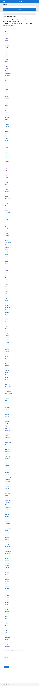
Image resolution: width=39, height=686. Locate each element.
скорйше (7, 588)
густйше (6, 604)
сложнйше (7, 470)
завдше (6, 252)
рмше (6, 641)
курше (6, 107)
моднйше (7, 454)
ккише (6, 289)
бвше (6, 230)
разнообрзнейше (8, 477)
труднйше (7, 463)
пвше (6, 207)
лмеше (6, 266)
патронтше (7, 191)
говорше (7, 105)
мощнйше (7, 567)
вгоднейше (7, 453)
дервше (6, 280)
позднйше (7, 446)
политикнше (7, 646)
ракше (6, 61)
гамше (6, 157)
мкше (6, 630)
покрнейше (7, 526)
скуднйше (7, 460)
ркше (6, 618)
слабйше (7, 379)
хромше (6, 92)
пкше (6, 625)
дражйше (7, 335)
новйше (6, 395)
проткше (7, 621)
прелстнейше (7, 546)
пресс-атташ (7, 198)
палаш (6, 149)
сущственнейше (8, 500)
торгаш (6, 138)
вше (6, 128)
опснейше (7, 532)
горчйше (7, 370)
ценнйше (7, 509)
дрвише (6, 282)
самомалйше (7, 407)
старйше (7, 579)
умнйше (6, 495)
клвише (6, 279)
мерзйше (7, 403)
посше (6, 110)
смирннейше (7, 505)
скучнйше (7, 562)
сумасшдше (7, 244)
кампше (6, 272)
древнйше (7, 435)
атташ (6, 196)
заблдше (7, 247)
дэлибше (7, 126)
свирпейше (7, 576)
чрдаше (6, 142)
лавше (6, 129)
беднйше (7, 440)
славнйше (7, 433)
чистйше (7, 600)
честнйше (7, 548)
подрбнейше (7, 428)
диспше (6, 177)
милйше (6, 419)
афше (6, 323)
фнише (6, 305)
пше (6, 268)
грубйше (7, 381)
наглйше (7, 409)
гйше (6, 400)
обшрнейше (7, 521)
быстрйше (7, 597)
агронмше (7, 639)
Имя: (5, 653)
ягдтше (6, 187)
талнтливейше (8, 386)
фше (6, 321)
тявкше (6, 63)
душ (6, 52)
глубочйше (7, 361)
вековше (7, 43)
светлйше (7, 421)
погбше (6, 203)
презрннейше (7, 504)
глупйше (7, 577)
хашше (6, 331)
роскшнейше (7, 565)
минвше (6, 228)
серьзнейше (7, 483)
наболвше (7, 219)
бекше (6, 258)
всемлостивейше (8, 393)
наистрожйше (8, 344)
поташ (6, 193)
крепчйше (7, 368)
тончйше (7, 360)
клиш (6, 295)
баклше (6, 89)
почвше (6, 224)
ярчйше (6, 372)
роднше (6, 94)
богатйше (7, 598)
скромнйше (7, 493)
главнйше (7, 432)
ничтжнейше (7, 472)
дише (6, 286)
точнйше (7, 560)
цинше (6, 170)
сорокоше (7, 98)
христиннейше (8, 498)
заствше (7, 233)
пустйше (7, 607)
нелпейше (7, 574)
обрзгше (7, 235)
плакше (6, 57)
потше (6, 319)
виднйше (7, 449)
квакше (6, 56)
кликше (6, 68)
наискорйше (7, 590)
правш (6, 210)
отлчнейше (7, 556)
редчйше (7, 352)
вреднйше (7, 444)
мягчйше (7, 347)
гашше (6, 330)
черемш (6, 635)
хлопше (6, 27)
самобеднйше (8, 442)
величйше (7, 356)
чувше (6, 133)
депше (6, 270)
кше (6, 54)
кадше (6, 284)
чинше (6, 96)
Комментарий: (6, 657)
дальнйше (7, 570)
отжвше (6, 222)
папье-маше (7, 156)
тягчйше (7, 349)
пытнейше (7, 549)
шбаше (6, 122)
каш (6, 145)
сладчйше (7, 351)
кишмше (7, 302)
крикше (6, 70)
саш (6, 184)
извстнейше (7, 544)
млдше (6, 237)
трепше (6, 31)
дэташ (6, 200)
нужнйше (7, 474)
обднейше (7, 447)
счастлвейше (7, 388)
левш (6, 217)
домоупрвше (7, 214)
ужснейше (7, 530)
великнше (7, 644)
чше (6, 201)
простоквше (7, 131)
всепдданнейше (8, 497)
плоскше (7, 78)
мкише (6, 291)
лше (6, 293)
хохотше (7, 117)
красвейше (7, 389)
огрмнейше (7, 491)
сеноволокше (7, 75)
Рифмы (20, 1)
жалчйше (7, 358)
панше (6, 168)
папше (6, 29)
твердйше (7, 402)
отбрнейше (7, 523)
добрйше (7, 583)
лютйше (6, 609)
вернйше (7, 516)
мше (6, 265)
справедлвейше (8, 384)
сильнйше (7, 572)
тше (6, 275)
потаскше (7, 77)
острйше (7, 595)
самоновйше (7, 396)
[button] (19, 9)
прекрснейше (7, 533)
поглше (6, 84)
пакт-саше (7, 186)
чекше (6, 64)
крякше (6, 80)
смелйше (7, 416)
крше (6, 180)
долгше (6, 47)
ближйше (7, 337)
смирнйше (7, 519)
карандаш (7, 140)
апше (6, 173)
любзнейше (7, 479)
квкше (6, 616)
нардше (6, 287)
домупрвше (7, 212)
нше (6, 163)
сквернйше (7, 518)
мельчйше (7, 375)
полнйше (7, 488)
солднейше (7, 451)
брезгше (7, 45)
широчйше (7, 363)
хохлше (6, 91)
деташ (6, 189)
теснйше (7, 537)
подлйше (7, 410)
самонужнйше (8, 475)
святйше (7, 611)
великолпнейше (8, 512)
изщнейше (7, 569)
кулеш (6, 261)
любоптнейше (8, 551)
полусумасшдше (8, 245)
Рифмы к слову (6, 13)
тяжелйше (7, 414)
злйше (6, 418)
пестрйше (7, 593)
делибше (7, 124)
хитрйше (7, 591)
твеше (6, 256)
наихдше (7, 251)
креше (6, 273)
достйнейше (7, 486)
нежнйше (7, 468)
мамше (6, 159)
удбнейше (7, 426)
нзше (6, 277)
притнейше (7, 553)
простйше (7, 602)
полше (6, 296)
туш (6, 112)
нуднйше (7, 461)
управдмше (7, 637)
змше (6, 634)
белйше (6, 412)
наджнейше (7, 467)
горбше (6, 40)
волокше (7, 71)
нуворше (7, 312)
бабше (6, 38)
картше (6, 119)
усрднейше (7, 458)
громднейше (7, 437)
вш (5, 205)
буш (6, 36)
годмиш (6, 300)
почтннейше (7, 507)
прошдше (7, 240)
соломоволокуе (8, 73)
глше (6, 82)
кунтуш (6, 115)
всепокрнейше (8, 528)
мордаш (6, 143)
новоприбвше (8, 231)
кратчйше (7, 374)
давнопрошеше (8, 242)
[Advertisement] (19, 676)
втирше (6, 103)
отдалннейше (8, 502)
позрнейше (7, 525)
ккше (6, 632)
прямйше (7, 425)
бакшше (6, 333)
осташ (6, 194)
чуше (6, 34)
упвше (6, 208)
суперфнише (7, 309)
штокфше (7, 324)
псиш (6, 314)
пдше (6, 238)
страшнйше (7, 563)
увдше (6, 254)
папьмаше (7, 161)
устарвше (7, 221)
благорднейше (8, 456)
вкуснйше (7, 539)
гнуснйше (7, 540)
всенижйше (7, 340)
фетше (6, 317)
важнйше (7, 465)
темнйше (7, 490)
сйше (6, 614)
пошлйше (7, 423)
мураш (6, 182)
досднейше (7, 439)
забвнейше (7, 430)
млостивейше (8, 391)
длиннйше (7, 511)
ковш (6, 226)
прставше (7, 215)
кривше (6, 42)
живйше (6, 382)
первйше (7, 398)
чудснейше (7, 535)
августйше (7, 606)
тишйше (6, 377)
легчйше (7, 345)
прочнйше (7, 558)
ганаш (6, 166)
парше (6, 179)
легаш (6, 135)
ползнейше (7, 481)
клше (6, 87)
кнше (6, 310)
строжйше (7, 342)
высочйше (7, 365)
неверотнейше (8, 555)
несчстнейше (7, 542)
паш (6, 172)
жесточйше (7, 367)
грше (6, 101)
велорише (7, 628)
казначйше (7, 613)
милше (6, 85)
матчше (6, 326)
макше (6, 59)
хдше (6, 249)
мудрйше (7, 584)
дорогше (7, 50)
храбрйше (7, 581)
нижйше (6, 338)
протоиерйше (8, 586)
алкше (6, 147)
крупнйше (7, 514)
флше (6, 263)
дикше (6, 66)
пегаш (6, 136)
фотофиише (7, 307)
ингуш (6, 49)
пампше (6, 33)
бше (6, 121)
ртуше (6, 114)
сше (6, 108)
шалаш (6, 152)
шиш (6, 328)
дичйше (6, 354)
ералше (6, 150)
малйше (6, 405)
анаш (6, 164)
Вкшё (6, 620)
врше (6, 99)
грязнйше (7, 484)
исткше (6, 623)
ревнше (6, 642)
